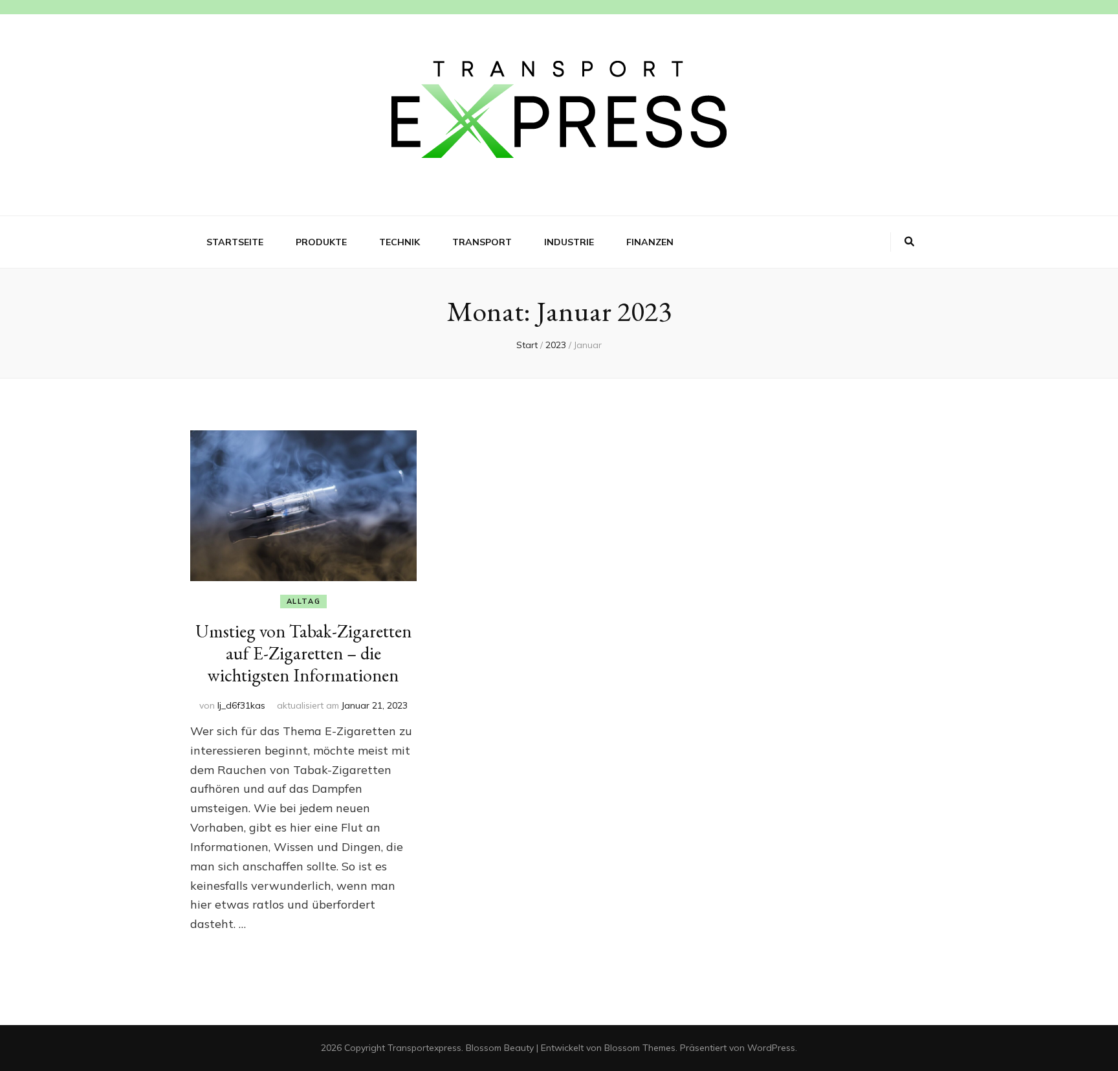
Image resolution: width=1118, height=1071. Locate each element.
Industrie (569, 242)
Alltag (304, 601)
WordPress (771, 1048)
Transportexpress (424, 1048)
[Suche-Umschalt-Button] (909, 242)
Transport (482, 242)
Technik (399, 242)
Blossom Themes (639, 1048)
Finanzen (650, 242)
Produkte (321, 242)
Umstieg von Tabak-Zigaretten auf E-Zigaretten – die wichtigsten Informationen (303, 653)
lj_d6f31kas (241, 705)
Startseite (234, 242)
